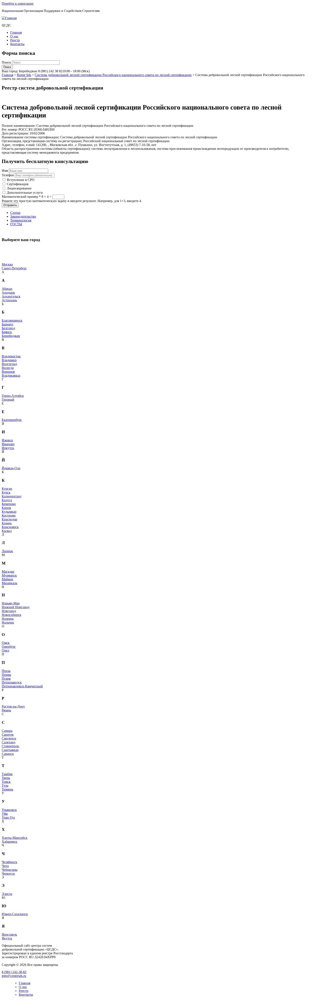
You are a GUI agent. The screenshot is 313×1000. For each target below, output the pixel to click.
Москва (7, 264)
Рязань (6, 710)
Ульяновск (9, 810)
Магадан (8, 571)
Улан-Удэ (8, 817)
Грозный (8, 399)
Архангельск (11, 296)
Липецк (7, 551)
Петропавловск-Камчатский (22, 686)
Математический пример (21, 196)
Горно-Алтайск (13, 395)
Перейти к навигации (17, 3)
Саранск (8, 754)
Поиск (7, 62)
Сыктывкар (10, 750)
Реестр (15, 40)
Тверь (6, 778)
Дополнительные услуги (25, 192)
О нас (14, 36)
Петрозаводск (12, 682)
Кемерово (9, 504)
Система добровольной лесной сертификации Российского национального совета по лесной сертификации (113, 75)
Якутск (7, 938)
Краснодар (9, 519)
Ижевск (7, 440)
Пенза (6, 671)
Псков (6, 678)
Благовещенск (12, 320)
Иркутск (8, 448)
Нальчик (8, 622)
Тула (5, 785)
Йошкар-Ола (11, 468)
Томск (6, 781)
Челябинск (9, 862)
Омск (6, 643)
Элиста (7, 894)
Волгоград (9, 364)
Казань (7, 523)
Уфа (5, 813)
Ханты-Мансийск (14, 838)
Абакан (7, 288)
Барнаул (7, 324)
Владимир (9, 360)
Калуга (7, 500)
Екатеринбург (12, 420)
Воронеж (8, 371)
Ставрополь (10, 746)
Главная (16, 32)
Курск (6, 492)
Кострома (9, 515)
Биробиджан (11, 336)
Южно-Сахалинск (15, 914)
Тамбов (7, 774)
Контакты (17, 44)
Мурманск (9, 575)
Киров (6, 508)
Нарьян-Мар (11, 603)
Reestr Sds (24, 75)
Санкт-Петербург (14, 268)
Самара (7, 731)
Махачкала (9, 583)
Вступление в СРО (20, 180)
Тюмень (7, 789)
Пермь (6, 674)
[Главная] (9, 18)
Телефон (8, 175)
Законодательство (23, 216)
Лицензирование (19, 188)
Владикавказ (11, 375)
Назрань (8, 618)
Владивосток (11, 356)
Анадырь (8, 292)
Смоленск (9, 738)
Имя (5, 170)
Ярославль (9, 934)
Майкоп (7, 579)
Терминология (20, 220)
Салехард (8, 742)
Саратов (8, 734)
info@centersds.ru (14, 976)
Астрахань (9, 300)
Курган (7, 488)
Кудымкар (9, 511)
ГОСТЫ (16, 224)
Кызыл (7, 531)
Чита (5, 866)
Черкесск (8, 873)
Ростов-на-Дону (13, 706)
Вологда (8, 368)
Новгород (9, 611)
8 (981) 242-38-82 (14, 972)
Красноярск (10, 527)
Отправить (10, 205)
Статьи (15, 212)
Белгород (8, 328)
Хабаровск (9, 841)
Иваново (8, 444)
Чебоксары (9, 869)
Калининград (11, 496)
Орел (5, 650)
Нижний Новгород (15, 607)
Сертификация (17, 184)
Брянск (7, 332)
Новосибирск (11, 615)
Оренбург (9, 646)
